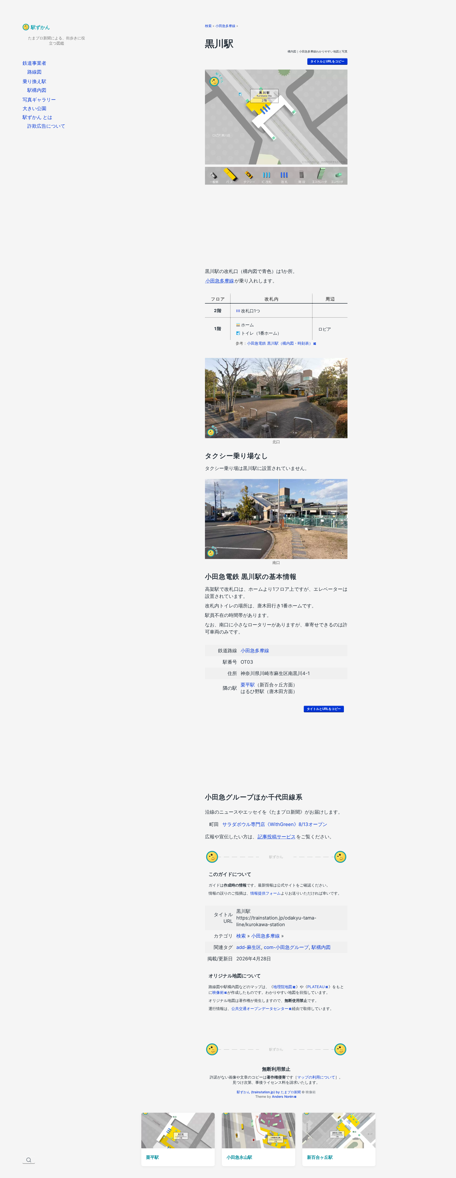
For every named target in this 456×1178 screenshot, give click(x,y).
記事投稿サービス (277, 837)
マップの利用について (316, 1077)
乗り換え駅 (34, 81)
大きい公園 (34, 108)
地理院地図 (282, 986)
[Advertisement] (276, 227)
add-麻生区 (248, 947)
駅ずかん (40, 27)
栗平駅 (248, 685)
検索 (208, 26)
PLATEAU (316, 986)
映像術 (218, 992)
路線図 (34, 72)
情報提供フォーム (265, 893)
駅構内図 (36, 90)
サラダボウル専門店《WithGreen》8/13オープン (274, 824)
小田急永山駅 (239, 1157)
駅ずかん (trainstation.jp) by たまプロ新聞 (269, 1092)
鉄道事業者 (34, 63)
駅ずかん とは (37, 117)
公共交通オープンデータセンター (259, 1008)
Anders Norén (283, 1096)
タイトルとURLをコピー (327, 61)
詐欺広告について (46, 126)
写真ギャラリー (39, 100)
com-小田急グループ (286, 947)
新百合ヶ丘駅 (320, 1157)
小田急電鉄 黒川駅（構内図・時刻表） (280, 343)
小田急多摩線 (225, 26)
